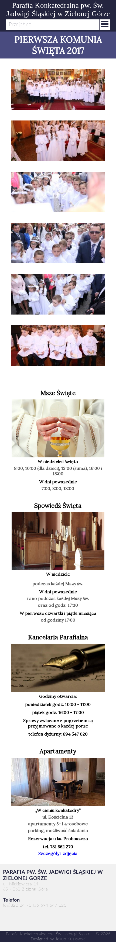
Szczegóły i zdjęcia (57, 853)
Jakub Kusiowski (70, 939)
